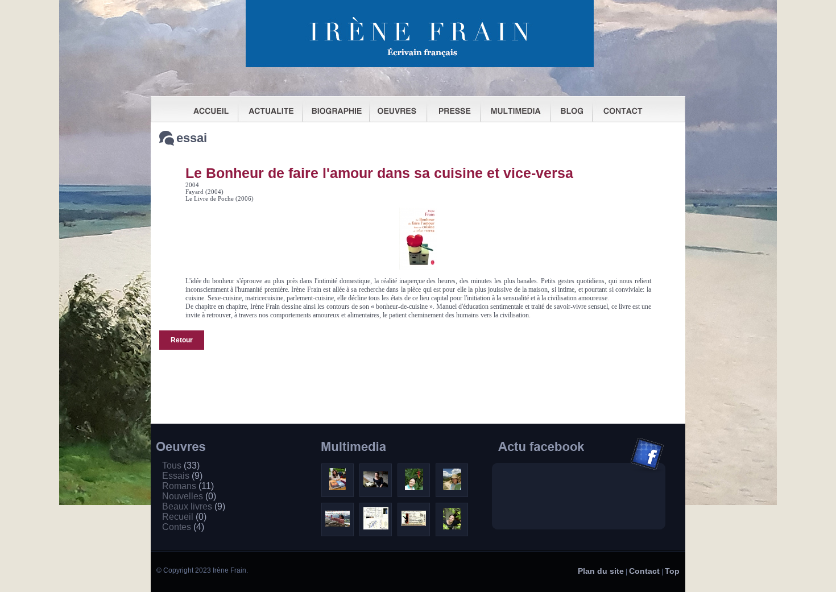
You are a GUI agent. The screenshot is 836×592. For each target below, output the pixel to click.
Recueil (184, 516)
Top (672, 571)
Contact (644, 571)
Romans (188, 486)
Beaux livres (193, 506)
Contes (183, 527)
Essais (182, 476)
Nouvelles (189, 496)
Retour (182, 340)
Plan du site (601, 571)
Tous (181, 465)
